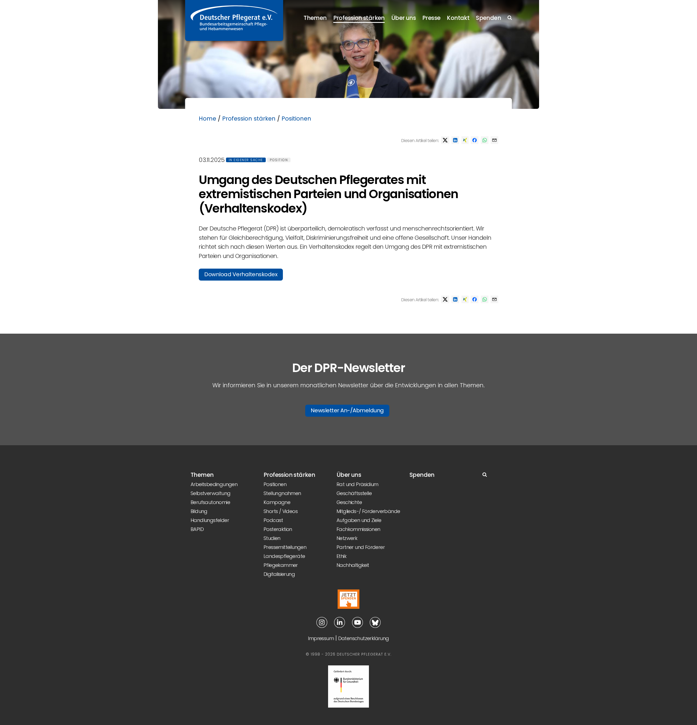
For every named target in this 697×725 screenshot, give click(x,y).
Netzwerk (347, 538)
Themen (315, 18)
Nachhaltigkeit (353, 565)
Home (207, 118)
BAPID (197, 529)
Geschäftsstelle (354, 493)
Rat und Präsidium (357, 484)
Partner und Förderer (361, 547)
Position (279, 160)
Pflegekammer (281, 565)
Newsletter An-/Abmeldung (347, 410)
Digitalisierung (279, 574)
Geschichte (349, 502)
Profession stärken (359, 18)
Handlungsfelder (210, 520)
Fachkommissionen (358, 529)
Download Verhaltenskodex (240, 274)
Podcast (273, 520)
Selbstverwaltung (210, 493)
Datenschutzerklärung (363, 638)
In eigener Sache (246, 160)
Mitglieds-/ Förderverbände (368, 511)
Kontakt (458, 18)
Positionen (296, 118)
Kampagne (277, 502)
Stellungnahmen (282, 493)
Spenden (488, 18)
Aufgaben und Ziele (359, 520)
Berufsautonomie (210, 502)
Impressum (321, 638)
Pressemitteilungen (285, 547)
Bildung (199, 511)
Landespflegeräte (284, 556)
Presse (431, 18)
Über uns (403, 18)
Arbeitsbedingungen (214, 484)
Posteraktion (278, 529)
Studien (272, 538)
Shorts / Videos (281, 511)
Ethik (341, 556)
